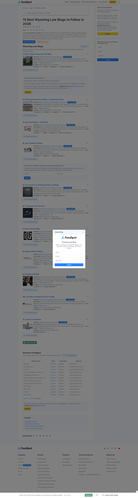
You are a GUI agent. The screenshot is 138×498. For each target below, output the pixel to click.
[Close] (83, 232)
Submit (69, 265)
